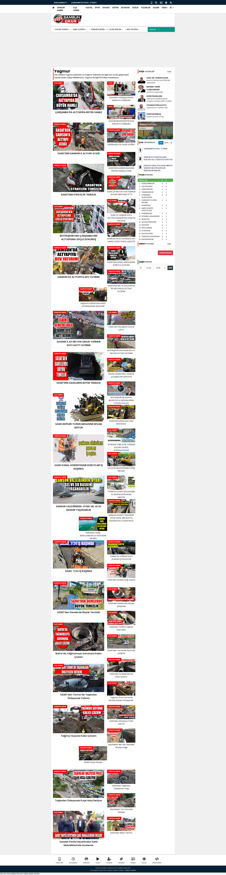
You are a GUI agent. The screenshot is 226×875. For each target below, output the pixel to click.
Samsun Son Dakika (8, 874)
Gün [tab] (160, 143)
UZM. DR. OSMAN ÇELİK (157, 77)
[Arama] (156, 2)
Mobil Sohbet (34, 874)
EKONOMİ (125, 7)
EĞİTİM (115, 7)
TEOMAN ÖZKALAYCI (156, 105)
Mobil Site (59, 863)
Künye (144, 863)
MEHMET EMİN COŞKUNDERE (153, 88)
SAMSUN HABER (61, 9)
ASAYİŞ (89, 7)
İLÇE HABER (76, 9)
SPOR (97, 7)
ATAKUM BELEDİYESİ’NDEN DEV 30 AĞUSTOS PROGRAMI (94, 2)
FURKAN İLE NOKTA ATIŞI (155, 117)
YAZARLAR (145, 7)
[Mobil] (151, 2)
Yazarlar (109, 863)
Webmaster (156, 863)
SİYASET (106, 7)
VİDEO (164, 7)
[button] (172, 8)
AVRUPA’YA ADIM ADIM (154, 92)
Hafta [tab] (166, 143)
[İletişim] (161, 2)
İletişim (133, 863)
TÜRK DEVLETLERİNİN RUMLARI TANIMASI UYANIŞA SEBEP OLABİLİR (158, 100)
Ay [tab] (171, 143)
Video (98, 863)
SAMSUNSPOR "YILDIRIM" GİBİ (156, 108)
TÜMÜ (169, 72)
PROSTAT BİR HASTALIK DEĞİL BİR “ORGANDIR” (158, 81)
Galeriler (86, 863)
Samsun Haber (22, 874)
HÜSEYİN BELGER (154, 96)
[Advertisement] (113, 49)
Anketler (121, 863)
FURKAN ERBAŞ (153, 114)
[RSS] (171, 2)
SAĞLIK (135, 7)
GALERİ (156, 7)
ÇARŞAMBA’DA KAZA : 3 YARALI (153, 150)
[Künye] (166, 2)
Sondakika (73, 863)
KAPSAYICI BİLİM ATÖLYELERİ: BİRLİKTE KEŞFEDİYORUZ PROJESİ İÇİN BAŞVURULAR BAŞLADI (155, 168)
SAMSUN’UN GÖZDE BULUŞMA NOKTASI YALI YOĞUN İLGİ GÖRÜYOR (155, 158)
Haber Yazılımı (130, 870)
